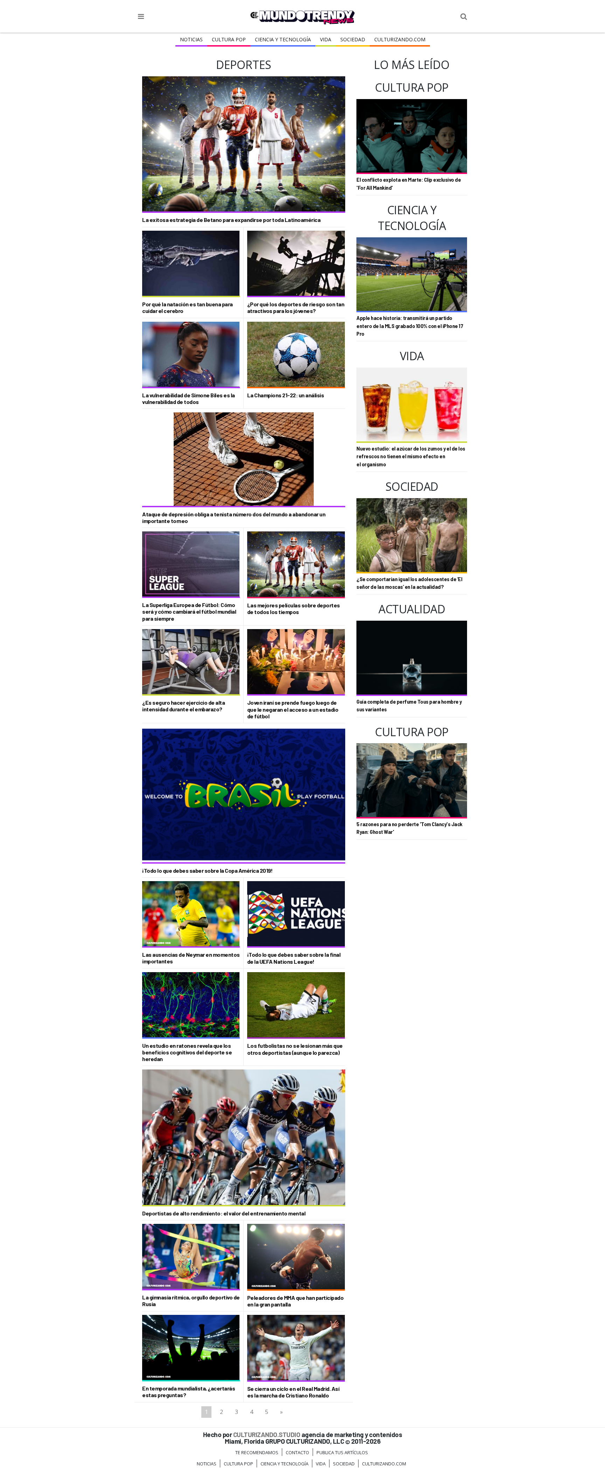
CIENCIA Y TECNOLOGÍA (283, 39)
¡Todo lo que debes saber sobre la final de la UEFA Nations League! (294, 957)
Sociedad (352, 39)
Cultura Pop (229, 39)
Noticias (191, 39)
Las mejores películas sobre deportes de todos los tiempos (293, 608)
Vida (325, 39)
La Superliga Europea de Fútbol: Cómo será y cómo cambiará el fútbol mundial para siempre (189, 611)
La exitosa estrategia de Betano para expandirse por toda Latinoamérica (231, 219)
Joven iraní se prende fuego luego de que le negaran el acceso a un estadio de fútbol (293, 709)
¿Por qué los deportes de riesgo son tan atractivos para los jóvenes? (296, 307)
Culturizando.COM (399, 39)
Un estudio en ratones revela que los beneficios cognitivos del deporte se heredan (187, 1052)
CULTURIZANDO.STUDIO (266, 1434)
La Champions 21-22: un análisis (285, 395)
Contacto (297, 1452)
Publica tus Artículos (342, 1452)
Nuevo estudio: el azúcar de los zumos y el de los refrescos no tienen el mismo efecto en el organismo (410, 456)
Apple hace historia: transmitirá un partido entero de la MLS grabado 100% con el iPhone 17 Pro (409, 326)
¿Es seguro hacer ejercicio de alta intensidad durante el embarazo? (183, 705)
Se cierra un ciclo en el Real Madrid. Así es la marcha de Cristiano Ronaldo (293, 1392)
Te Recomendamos (256, 1452)
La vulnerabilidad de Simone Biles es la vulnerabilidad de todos (188, 398)
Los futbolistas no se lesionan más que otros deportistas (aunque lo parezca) (295, 1048)
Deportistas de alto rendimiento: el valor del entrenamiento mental (223, 1213)
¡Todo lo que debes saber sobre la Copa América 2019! (207, 870)
